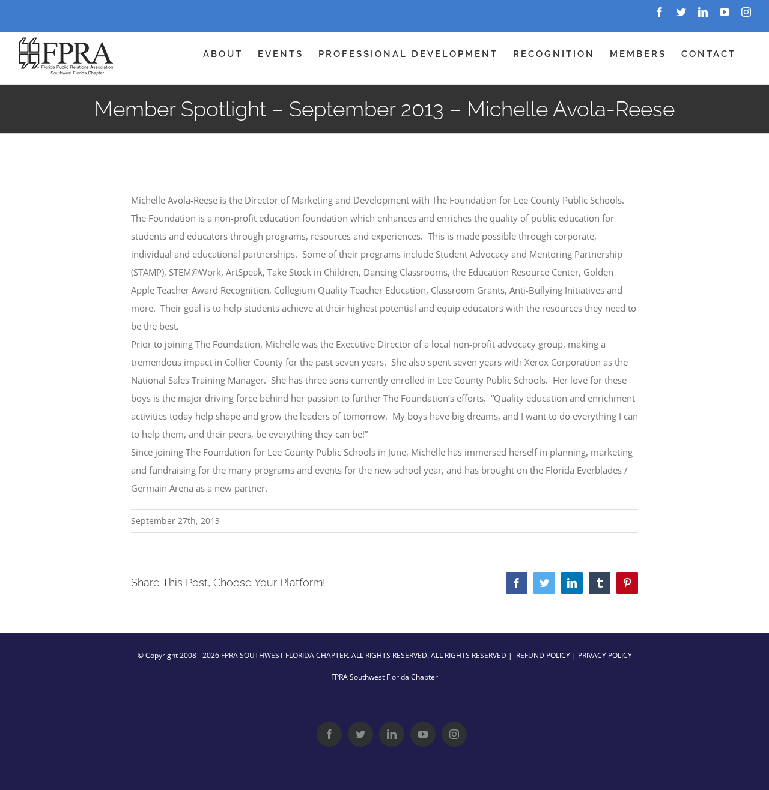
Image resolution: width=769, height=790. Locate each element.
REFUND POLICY (543, 655)
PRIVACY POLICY (605, 655)
